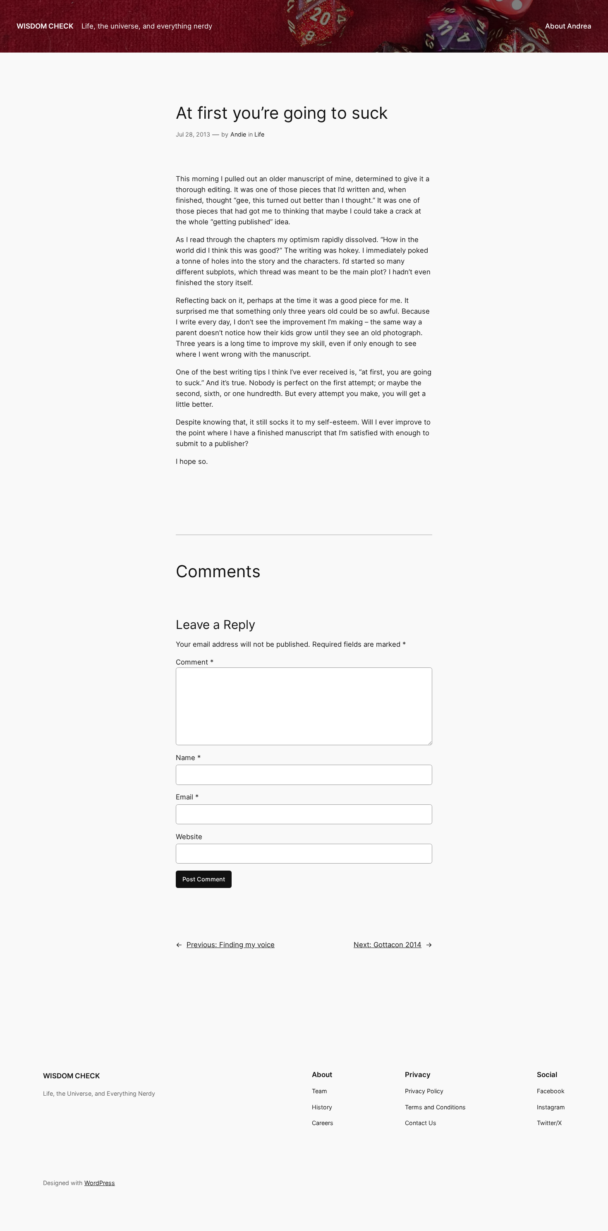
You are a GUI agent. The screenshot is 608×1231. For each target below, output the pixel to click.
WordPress (99, 1182)
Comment (194, 662)
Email (187, 797)
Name (188, 757)
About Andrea (568, 26)
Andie (238, 134)
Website (189, 837)
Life (259, 134)
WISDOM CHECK (45, 26)
